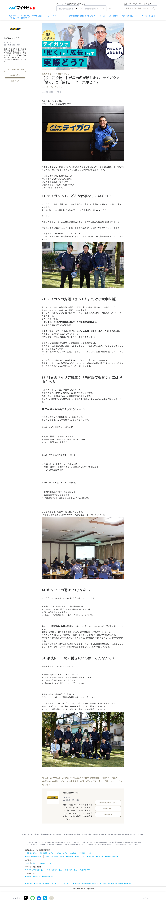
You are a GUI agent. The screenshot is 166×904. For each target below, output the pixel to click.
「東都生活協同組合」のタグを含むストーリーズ (86, 15)
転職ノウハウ (80, 856)
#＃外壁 (85, 777)
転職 (27, 863)
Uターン (91, 853)
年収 (47, 856)
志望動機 (73, 853)
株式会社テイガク (11, 38)
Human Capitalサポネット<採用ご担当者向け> (116, 883)
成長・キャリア (48, 73)
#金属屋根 (74, 781)
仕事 (62, 856)
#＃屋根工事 (55, 777)
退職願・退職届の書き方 (34, 856)
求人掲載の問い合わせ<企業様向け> (86, 883)
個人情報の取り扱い (42, 883)
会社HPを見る (15, 75)
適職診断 (55, 856)
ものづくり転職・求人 (54, 870)
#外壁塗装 (46, 781)
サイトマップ (56, 883)
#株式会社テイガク (98, 777)
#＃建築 (65, 777)
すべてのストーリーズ (56, 15)
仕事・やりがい (64, 73)
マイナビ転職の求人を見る (15, 69)
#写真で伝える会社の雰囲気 (98, 781)
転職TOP (12, 15)
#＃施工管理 (75, 777)
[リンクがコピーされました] (51, 898)
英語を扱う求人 (48, 876)
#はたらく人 (116, 781)
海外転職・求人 (85, 870)
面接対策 (70, 856)
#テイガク (112, 777)
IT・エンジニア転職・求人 (35, 870)
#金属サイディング (60, 781)
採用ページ (15, 81)
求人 (34, 863)
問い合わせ (67, 883)
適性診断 (82, 853)
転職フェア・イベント (95, 856)
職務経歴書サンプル (46, 853)
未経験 (28, 876)
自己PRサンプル (61, 853)
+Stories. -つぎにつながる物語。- (32, 15)
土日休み (37, 876)
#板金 (82, 781)
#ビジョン (46, 784)
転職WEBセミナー (112, 856)
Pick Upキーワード (45, 863)
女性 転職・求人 (71, 870)
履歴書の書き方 (31, 853)
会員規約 (29, 883)
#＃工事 (45, 777)
